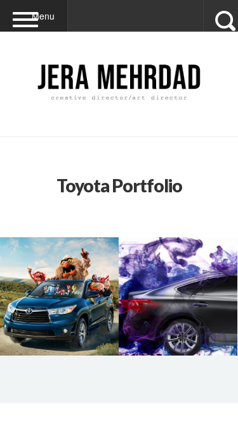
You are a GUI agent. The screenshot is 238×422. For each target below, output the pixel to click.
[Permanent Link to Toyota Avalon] (178, 296)
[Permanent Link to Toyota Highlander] (59, 296)
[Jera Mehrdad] (119, 108)
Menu (43, 15)
